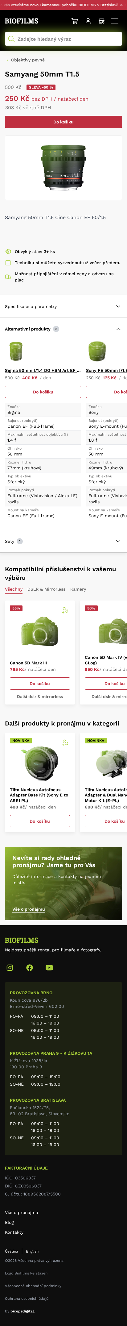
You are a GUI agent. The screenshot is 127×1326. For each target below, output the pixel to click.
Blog (9, 1222)
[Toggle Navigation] (115, 21)
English (32, 1251)
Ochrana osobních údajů (26, 1298)
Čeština (11, 1251)
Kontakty (14, 1232)
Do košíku (63, 121)
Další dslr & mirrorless (40, 696)
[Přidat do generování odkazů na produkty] (65, 610)
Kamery (78, 589)
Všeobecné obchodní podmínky (33, 1286)
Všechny (14, 589)
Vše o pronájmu (28, 909)
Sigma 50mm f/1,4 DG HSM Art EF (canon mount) (43, 370)
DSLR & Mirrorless (46, 589)
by (20, 1311)
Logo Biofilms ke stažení (26, 1273)
